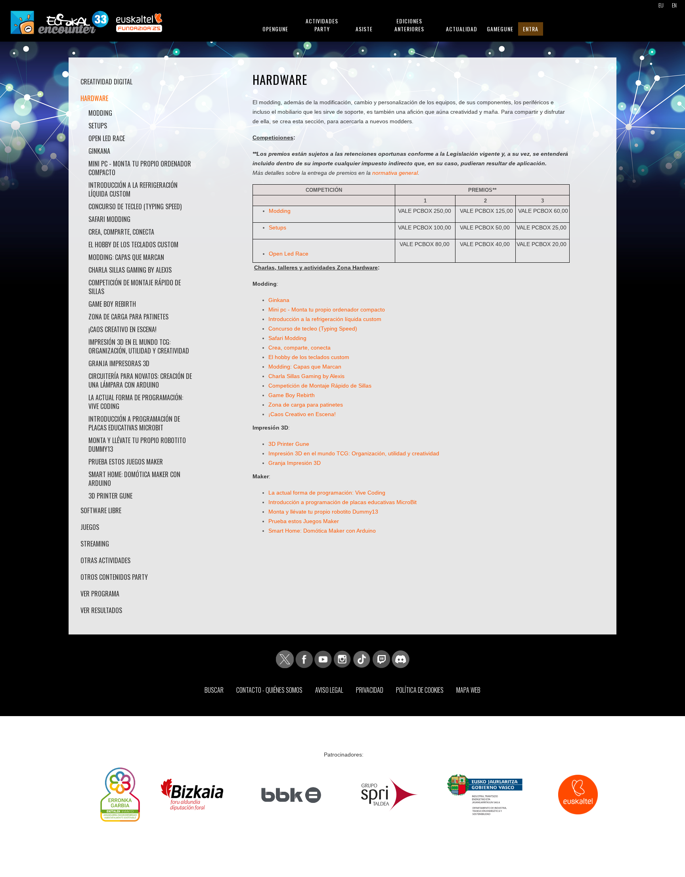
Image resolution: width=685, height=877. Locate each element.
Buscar (214, 690)
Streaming (94, 543)
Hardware (94, 98)
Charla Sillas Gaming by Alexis (130, 270)
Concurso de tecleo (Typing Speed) (135, 206)
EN (674, 5)
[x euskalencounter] (285, 658)
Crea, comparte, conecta (121, 232)
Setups (97, 125)
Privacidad (369, 690)
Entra (530, 29)
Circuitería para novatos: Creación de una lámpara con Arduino (140, 380)
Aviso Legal (329, 690)
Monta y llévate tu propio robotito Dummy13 (137, 445)
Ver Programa (99, 593)
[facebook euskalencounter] (304, 658)
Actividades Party (322, 25)
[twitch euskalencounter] (381, 658)
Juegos (89, 527)
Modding (100, 113)
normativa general (395, 173)
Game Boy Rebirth (112, 304)
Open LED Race (106, 138)
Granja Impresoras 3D (118, 363)
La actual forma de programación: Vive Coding (135, 402)
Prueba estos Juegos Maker (125, 461)
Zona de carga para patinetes (128, 316)
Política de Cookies (420, 690)
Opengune (275, 29)
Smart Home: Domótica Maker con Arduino (134, 479)
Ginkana (99, 151)
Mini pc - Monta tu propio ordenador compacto (139, 168)
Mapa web (468, 690)
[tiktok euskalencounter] (361, 658)
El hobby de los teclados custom (133, 244)
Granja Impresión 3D (294, 463)
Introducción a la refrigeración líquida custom (133, 189)
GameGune (500, 29)
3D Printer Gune (110, 496)
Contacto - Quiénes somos (269, 690)
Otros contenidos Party (114, 577)
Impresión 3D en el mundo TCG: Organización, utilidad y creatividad (138, 346)
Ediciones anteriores (409, 25)
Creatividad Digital (106, 81)
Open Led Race (288, 253)
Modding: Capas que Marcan (126, 257)
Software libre (100, 510)
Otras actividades (105, 560)
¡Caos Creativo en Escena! (122, 329)
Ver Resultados (101, 610)
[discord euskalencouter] (400, 658)
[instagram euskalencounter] (342, 658)
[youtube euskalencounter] (323, 658)
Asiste (364, 29)
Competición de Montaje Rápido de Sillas (134, 287)
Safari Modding (109, 219)
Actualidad (461, 29)
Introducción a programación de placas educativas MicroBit (134, 423)
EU (661, 5)
